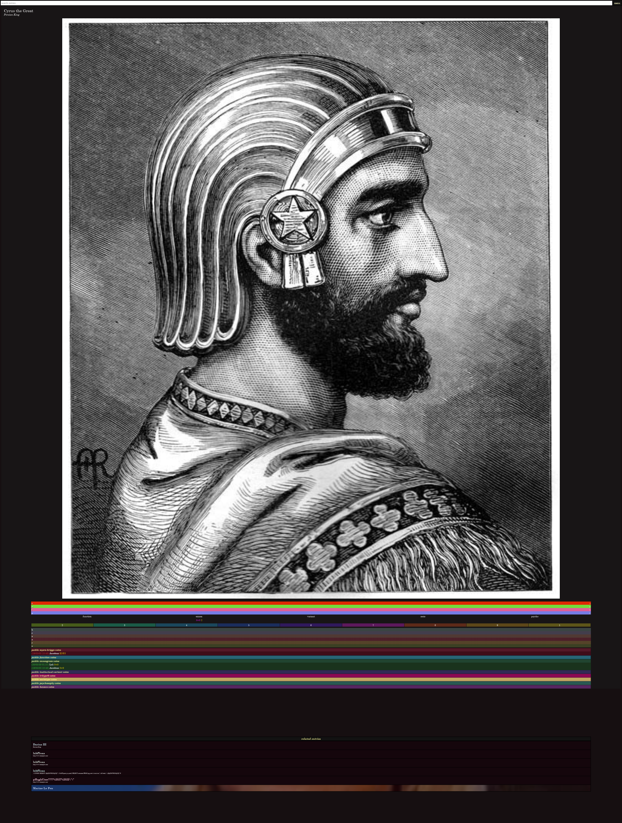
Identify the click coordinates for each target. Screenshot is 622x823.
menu (617, 3)
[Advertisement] (98, 714)
